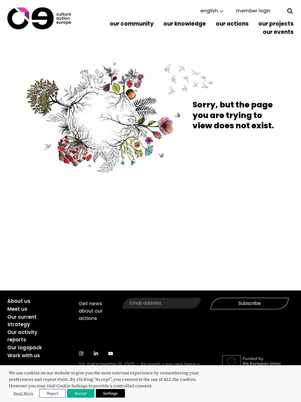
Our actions (232, 24)
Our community (132, 24)
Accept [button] (80, 393)
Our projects (276, 24)
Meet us (17, 309)
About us (18, 301)
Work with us (23, 355)
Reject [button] (52, 393)
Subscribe (249, 303)
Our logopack (24, 347)
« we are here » (181, 364)
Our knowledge (184, 24)
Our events (278, 32)
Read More (23, 393)
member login (253, 10)
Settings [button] (110, 393)
